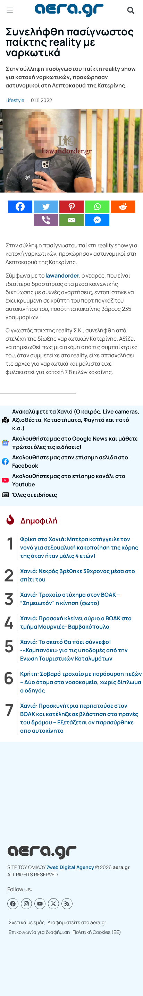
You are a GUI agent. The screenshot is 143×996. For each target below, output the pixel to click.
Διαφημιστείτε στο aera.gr (77, 922)
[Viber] (46, 220)
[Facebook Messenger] (97, 220)
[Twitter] (46, 207)
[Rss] (67, 903)
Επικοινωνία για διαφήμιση (39, 932)
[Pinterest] (71, 207)
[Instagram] (26, 903)
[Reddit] (123, 207)
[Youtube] (39, 903)
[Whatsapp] (97, 207)
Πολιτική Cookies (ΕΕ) (97, 932)
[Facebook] (20, 207)
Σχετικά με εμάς (27, 922)
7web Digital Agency (70, 867)
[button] (130, 10)
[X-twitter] (53, 903)
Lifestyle (15, 100)
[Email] (71, 220)
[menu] (10, 10)
